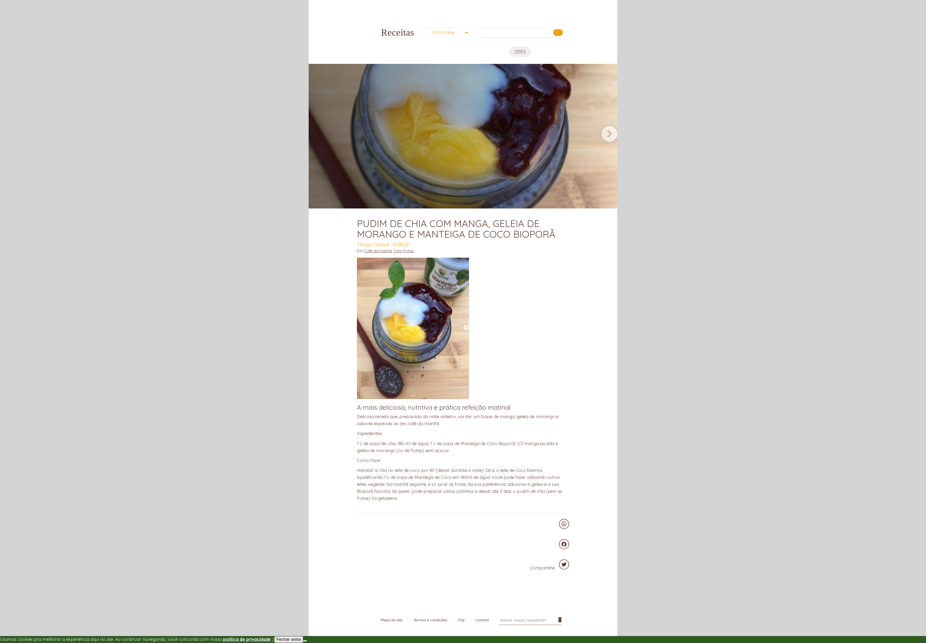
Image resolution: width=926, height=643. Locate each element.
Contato (482, 620)
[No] (305, 641)
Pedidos (613, 5)
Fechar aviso (288, 639)
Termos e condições (430, 620)
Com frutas (404, 250)
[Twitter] (564, 564)
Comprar (336, 4)
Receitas (400, 4)
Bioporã (463, 8)
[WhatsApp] (564, 524)
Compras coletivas (368, 4)
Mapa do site (391, 620)
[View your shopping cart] (595, 4)
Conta (604, 5)
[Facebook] (564, 544)
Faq (461, 620)
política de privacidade (247, 639)
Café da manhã (378, 250)
